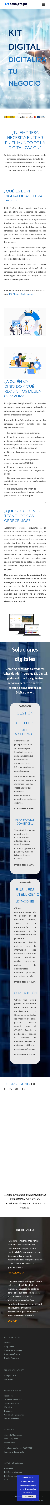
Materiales (8, 1379)
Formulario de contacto (14, 1452)
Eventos (7, 1342)
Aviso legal (8, 1468)
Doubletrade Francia (13, 1350)
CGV (6, 1479)
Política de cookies (12, 1476)
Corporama (9, 1346)
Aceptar (29, 1496)
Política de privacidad (13, 1472)
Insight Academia (11, 1358)
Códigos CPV (10, 1375)
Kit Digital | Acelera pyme (21, 294)
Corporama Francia (12, 1354)
